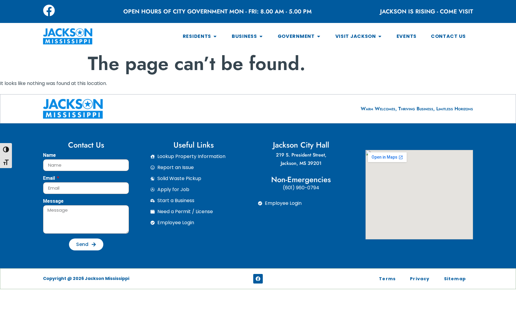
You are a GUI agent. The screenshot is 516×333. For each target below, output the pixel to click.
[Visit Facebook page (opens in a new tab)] (49, 10)
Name (49, 155)
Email (49, 178)
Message (53, 201)
